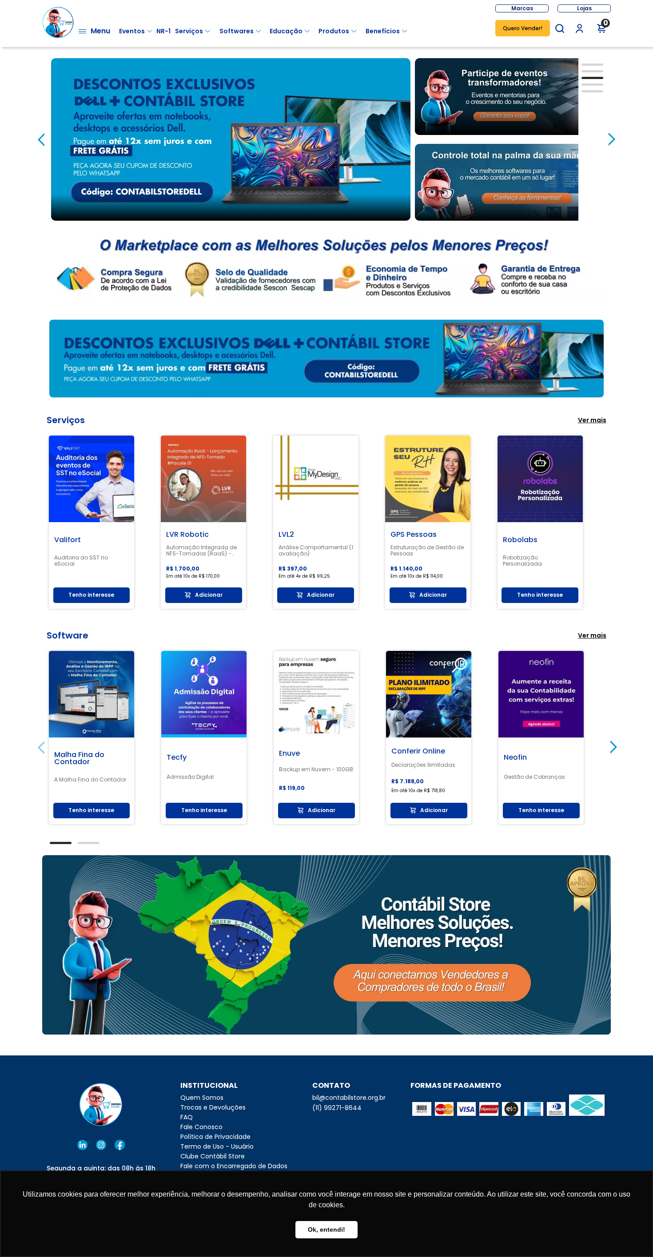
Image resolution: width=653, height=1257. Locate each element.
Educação (286, 31)
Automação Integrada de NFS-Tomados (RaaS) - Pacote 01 (201, 550)
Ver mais (592, 420)
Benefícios (383, 31)
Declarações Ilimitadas (423, 765)
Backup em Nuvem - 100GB (316, 769)
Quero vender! (522, 28)
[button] (559, 28)
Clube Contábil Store (212, 1156)
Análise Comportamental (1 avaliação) (316, 550)
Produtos (334, 31)
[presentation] (41, 139)
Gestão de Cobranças (534, 777)
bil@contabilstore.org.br (349, 1097)
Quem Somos (201, 1097)
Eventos (132, 31)
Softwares (236, 31)
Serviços (189, 31)
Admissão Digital (190, 777)
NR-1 (163, 31)
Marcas (522, 8)
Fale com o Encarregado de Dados (233, 1166)
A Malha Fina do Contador (90, 780)
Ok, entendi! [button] (326, 1229)
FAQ (186, 1117)
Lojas (584, 8)
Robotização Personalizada (522, 561)
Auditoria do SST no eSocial (81, 561)
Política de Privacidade (215, 1136)
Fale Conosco (201, 1126)
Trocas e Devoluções (213, 1107)
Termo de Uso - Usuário (217, 1146)
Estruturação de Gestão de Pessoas (427, 550)
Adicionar (209, 595)
